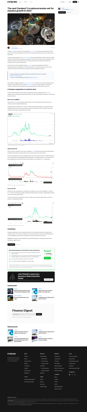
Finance (16, 288)
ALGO (33, 151)
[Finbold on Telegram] (74, 374)
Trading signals (43, 356)
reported (29, 65)
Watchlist (42, 373)
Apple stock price (58, 365)
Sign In (70, 1)
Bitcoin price (57, 363)
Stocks (40, 288)
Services (42, 353)
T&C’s (25, 317)
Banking (26, 363)
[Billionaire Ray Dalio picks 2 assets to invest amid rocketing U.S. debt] (10, 291)
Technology (26, 365)
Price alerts (42, 365)
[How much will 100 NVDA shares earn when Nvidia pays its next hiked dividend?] (10, 339)
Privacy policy (72, 358)
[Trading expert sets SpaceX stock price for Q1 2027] (34, 298)
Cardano (49, 92)
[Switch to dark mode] (78, 2)
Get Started (47, 258)
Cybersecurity (27, 370)
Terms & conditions (73, 356)
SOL (31, 84)
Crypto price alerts (44, 370)
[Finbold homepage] (14, 353)
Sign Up (74, 1)
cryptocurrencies (27, 57)
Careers (56, 381)
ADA (13, 51)
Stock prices (57, 356)
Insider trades (43, 358)
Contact (56, 379)
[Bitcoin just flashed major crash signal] (10, 298)
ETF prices (56, 361)
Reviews (42, 381)
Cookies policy (72, 363)
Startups (26, 368)
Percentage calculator (29, 381)
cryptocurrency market (29, 82)
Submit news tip (57, 389)
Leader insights (43, 386)
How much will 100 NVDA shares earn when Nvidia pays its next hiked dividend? (21, 340)
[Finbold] (12, 2)
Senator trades (44, 361)
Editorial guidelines (58, 386)
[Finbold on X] (72, 374)
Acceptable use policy (74, 361)
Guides (41, 379)
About (55, 377)
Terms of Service (13, 361)
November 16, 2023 (32, 77)
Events (55, 384)
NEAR (15, 102)
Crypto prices (57, 358)
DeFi (43, 159)
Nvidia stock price (58, 370)
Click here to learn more (20, 401)
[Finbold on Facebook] (69, 374)
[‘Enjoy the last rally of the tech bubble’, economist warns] (34, 291)
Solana (28, 84)
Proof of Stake (33, 51)
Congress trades (44, 363)
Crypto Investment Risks (74, 368)
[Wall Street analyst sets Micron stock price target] (34, 339)
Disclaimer (71, 365)
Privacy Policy (29, 317)
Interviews (42, 384)
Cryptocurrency (14, 48)
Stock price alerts (44, 368)
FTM (9, 192)
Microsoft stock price (59, 368)
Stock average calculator (29, 379)
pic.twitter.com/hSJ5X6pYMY (16, 75)
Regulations (26, 373)
